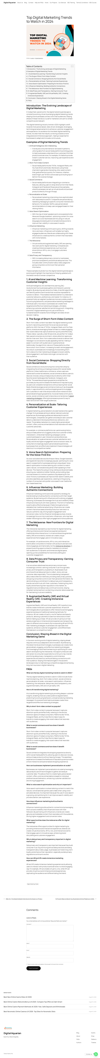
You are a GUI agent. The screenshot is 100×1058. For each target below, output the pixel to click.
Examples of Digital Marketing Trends (39, 71)
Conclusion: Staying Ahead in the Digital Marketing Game (47, 98)
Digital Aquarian (10, 2)
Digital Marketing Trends (32, 884)
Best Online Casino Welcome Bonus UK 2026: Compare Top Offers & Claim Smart (33, 1002)
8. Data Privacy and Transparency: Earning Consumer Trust (47, 91)
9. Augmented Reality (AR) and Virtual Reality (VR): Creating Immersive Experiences (48, 94)
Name (28, 943)
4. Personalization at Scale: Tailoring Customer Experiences (47, 81)
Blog (25, 2)
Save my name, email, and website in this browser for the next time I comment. (45, 964)
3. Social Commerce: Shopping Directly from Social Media (47, 79)
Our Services (62, 2)
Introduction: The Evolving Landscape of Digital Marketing (46, 69)
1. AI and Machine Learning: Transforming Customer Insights (47, 74)
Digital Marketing (39, 58)
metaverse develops (62, 546)
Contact (30, 2)
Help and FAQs (39, 2)
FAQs (30, 101)
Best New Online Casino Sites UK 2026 (18, 997)
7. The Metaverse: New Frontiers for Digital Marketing (45, 89)
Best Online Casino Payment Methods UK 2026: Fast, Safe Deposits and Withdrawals (34, 1007)
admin (32, 58)
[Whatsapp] (96, 1054)
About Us (20, 2)
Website (28, 957)
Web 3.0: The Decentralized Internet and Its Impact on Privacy (24, 899)
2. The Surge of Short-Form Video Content (42, 76)
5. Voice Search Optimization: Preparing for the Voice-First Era (48, 84)
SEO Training (71, 2)
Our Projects (53, 2)
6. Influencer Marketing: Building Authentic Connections (46, 86)
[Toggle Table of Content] (71, 66)
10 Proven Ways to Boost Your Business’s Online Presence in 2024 (74, 899)
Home (46, 2)
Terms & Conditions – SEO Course (86, 2)
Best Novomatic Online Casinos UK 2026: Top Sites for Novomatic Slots (29, 1011)
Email (28, 950)
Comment (29, 924)
